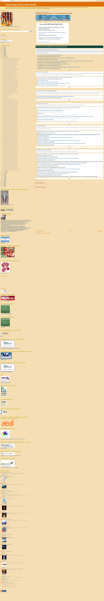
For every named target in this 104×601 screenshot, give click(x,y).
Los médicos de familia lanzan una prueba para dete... (10, 107)
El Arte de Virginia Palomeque (7, 544)
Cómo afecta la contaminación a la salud (8, 71)
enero (3, 179)
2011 (3, 184)
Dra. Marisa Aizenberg (6, 526)
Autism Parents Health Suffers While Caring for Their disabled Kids (16, 555)
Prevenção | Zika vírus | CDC (6, 93)
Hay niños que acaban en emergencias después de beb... (10, 91)
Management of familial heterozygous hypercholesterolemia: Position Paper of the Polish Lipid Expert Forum (58, 140)
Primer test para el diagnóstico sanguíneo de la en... (10, 69)
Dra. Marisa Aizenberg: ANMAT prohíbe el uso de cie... (10, 157)
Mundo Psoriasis (5, 561)
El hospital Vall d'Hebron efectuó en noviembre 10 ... (9, 109)
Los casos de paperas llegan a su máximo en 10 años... (10, 146)
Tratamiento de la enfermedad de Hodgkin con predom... (10, 85)
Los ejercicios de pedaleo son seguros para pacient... (10, 113)
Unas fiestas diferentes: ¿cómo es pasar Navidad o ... (10, 156)
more (69, 70)
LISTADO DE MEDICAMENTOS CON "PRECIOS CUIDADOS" (11, 580)
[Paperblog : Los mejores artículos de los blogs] (4, 291)
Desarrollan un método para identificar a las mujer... (9, 61)
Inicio (70, 230)
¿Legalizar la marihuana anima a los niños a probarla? (10, 87)
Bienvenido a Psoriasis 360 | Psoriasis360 (9, 586)
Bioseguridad (4, 483)
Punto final (3, 552)
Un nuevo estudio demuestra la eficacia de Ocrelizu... (10, 139)
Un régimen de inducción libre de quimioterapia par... (10, 136)
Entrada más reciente (39, 230)
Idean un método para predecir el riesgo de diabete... (10, 108)
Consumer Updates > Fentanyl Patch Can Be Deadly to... (10, 116)
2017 (3, 55)
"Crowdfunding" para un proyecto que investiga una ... (10, 70)
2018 (3, 54)
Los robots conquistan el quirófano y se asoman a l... (10, 163)
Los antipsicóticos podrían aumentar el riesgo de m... (10, 92)
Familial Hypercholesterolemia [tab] (57, 24)
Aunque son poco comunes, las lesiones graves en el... (10, 152)
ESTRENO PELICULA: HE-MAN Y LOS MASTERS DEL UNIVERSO (17, 520)
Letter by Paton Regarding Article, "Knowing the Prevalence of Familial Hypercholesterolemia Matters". (56, 58)
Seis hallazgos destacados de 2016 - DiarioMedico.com (10, 64)
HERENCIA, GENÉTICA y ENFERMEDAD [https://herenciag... (11, 58)
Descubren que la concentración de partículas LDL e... (10, 102)
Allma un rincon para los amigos (7, 582)
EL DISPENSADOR (5, 493)
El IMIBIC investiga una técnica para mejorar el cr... (9, 141)
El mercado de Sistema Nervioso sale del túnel (9, 72)
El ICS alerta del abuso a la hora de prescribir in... (9, 143)
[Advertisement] (45, 221)
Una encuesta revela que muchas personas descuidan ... (10, 150)
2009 (3, 186)
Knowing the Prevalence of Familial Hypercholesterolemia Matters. (50, 37)
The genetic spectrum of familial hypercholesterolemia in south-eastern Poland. (52, 173)
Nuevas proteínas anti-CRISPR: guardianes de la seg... (10, 112)
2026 (3, 46)
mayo (3, 176)
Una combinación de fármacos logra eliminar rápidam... (10, 60)
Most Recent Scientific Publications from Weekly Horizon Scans (51, 46)
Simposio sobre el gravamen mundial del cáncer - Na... (10, 168)
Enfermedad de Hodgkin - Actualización (8, 98)
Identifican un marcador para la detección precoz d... (10, 105)
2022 (3, 50)
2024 (3, 48)
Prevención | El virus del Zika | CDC (7, 94)
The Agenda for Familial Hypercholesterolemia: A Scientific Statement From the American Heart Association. (58, 131)
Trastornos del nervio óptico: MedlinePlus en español (10, 121)
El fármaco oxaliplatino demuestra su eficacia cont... (10, 144)
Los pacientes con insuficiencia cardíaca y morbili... (9, 99)
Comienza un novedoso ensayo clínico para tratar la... (10, 166)
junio (3, 175)
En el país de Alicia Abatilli (6, 476)
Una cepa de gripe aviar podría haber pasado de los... (10, 153)
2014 (3, 181)
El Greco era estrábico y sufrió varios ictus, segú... (9, 130)
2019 (3, 53)
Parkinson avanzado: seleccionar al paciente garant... (10, 114)
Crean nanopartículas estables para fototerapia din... (10, 161)
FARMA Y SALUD (5, 579)
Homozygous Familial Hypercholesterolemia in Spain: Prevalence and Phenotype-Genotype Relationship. (57, 158)
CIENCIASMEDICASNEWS (6, 490)
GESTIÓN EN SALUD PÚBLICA (7, 472)
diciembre (4, 57)
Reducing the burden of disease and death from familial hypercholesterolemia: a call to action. (55, 96)
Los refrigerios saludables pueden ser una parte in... (10, 76)
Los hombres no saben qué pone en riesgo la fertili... (10, 79)
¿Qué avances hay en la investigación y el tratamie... (10, 82)
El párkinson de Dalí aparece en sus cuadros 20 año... (10, 131)
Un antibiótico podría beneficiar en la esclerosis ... (9, 66)
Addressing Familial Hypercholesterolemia (45, 119)
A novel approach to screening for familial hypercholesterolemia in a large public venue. (53, 64)
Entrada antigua (100, 230)
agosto (4, 173)
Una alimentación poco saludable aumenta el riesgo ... (10, 65)
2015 (3, 180)
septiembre (4, 172)
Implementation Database (43, 103)
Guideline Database (42, 126)
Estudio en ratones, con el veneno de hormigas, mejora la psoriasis (16, 562)
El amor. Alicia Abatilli (10, 477)
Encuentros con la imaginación (7, 551)
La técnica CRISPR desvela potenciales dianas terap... (10, 167)
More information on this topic (44, 42)
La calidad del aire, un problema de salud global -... (9, 119)
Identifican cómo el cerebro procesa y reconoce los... (10, 159)
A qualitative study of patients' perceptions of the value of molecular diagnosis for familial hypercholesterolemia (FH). (59, 67)
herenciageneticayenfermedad (20, 4)
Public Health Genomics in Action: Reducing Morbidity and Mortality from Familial (53, 83)
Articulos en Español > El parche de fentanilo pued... (10, 117)
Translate (8, 42)
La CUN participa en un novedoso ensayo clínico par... (10, 138)
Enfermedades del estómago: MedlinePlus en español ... (10, 73)
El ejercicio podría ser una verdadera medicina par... (10, 149)
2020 (3, 52)
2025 (3, 47)
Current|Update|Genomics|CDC (41, 14)
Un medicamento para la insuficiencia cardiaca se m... (10, 123)
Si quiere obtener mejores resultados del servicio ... (9, 122)
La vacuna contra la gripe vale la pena (7, 78)
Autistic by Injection (5, 554)
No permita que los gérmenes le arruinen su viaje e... (10, 75)
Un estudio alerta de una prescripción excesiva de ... (10, 164)
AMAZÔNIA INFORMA (6, 576)
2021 (3, 51)
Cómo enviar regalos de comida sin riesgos (8, 154)
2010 (3, 185)
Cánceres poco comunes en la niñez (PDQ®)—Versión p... (11, 169)
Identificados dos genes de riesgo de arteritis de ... (9, 110)
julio (3, 174)
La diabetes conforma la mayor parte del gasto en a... (10, 80)
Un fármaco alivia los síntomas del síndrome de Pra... (10, 106)
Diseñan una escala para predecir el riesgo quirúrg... (10, 142)
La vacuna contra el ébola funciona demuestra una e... (10, 68)
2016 (3, 56)
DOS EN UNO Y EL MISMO (6, 534)
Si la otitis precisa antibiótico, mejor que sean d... (9, 160)
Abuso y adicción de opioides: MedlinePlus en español (10, 120)
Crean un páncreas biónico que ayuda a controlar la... (10, 100)
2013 (3, 182)
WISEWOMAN (40, 113)
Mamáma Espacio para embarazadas (8, 583)
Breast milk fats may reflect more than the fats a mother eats (11, 491)
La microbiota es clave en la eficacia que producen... (10, 63)
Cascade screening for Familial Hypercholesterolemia (47, 85)
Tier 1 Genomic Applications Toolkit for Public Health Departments (50, 110)
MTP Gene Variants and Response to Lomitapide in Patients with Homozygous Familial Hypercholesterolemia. (58, 164)
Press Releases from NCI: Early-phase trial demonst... (10, 135)
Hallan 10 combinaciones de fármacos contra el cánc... (10, 101)
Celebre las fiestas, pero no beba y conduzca (9, 151)
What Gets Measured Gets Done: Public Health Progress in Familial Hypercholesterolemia (55, 77)
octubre (4, 171)
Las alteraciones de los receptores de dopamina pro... (10, 62)
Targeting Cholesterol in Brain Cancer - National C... (9, 134)
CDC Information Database (43, 72)
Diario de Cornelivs (5, 512)
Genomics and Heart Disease (43, 80)
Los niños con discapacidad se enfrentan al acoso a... (10, 77)
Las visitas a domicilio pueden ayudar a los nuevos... (10, 124)
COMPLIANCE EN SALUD (10, 498)
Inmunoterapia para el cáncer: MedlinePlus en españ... (10, 128)
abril (3, 177)
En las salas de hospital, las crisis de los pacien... (9, 90)
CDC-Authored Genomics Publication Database (47, 90)
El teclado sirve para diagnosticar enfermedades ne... (10, 129)
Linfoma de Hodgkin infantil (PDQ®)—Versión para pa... (10, 84)
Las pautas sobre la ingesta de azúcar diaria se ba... (10, 158)
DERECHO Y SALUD (5, 497)
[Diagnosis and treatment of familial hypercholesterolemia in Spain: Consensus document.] (55, 137)
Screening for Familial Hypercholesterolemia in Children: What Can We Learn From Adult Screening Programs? (58, 107)
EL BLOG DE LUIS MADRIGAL (7, 533)
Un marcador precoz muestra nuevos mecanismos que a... (11, 145)
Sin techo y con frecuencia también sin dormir (9, 88)
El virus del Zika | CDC (5, 95)
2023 (3, 49)
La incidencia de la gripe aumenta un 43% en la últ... (9, 115)
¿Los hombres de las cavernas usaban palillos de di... (10, 86)
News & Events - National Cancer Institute (8, 132)
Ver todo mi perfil (3, 232)
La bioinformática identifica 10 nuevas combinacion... (10, 137)
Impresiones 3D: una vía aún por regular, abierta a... (10, 165)
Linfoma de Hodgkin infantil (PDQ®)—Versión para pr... (10, 83)
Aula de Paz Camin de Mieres (7, 519)
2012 (3, 183)
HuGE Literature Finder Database (44, 149)
